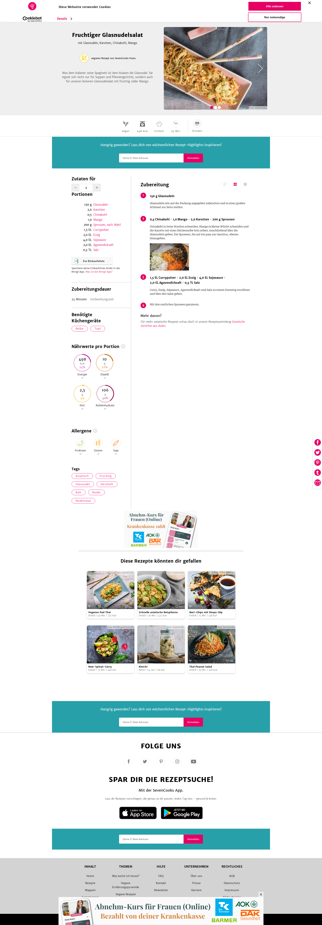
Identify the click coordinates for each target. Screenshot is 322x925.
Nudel (96, 492)
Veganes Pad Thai (99, 612)
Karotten (99, 209)
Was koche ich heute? (125, 876)
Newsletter (161, 890)
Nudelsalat (83, 500)
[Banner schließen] (309, 2)
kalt (78, 492)
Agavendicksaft (103, 245)
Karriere (196, 890)
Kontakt (161, 883)
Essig (96, 235)
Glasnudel (83, 484)
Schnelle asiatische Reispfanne (158, 612)
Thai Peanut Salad (200, 666)
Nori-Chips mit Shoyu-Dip (205, 612)
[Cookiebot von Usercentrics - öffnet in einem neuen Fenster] (32, 19)
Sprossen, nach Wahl (107, 225)
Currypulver (101, 230)
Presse (196, 883)
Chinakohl (100, 214)
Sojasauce (99, 240)
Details (62, 18)
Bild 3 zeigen (219, 107)
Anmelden (193, 157)
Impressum (232, 890)
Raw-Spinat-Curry (100, 666)
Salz (96, 250)
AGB (232, 876)
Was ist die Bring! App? (99, 271)
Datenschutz (232, 883)
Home (90, 876)
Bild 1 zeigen (211, 107)
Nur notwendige (274, 17)
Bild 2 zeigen (215, 107)
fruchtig (106, 476)
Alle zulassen (274, 6)
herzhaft (107, 484)
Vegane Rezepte (126, 894)
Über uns (196, 876)
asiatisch (82, 476)
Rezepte (90, 883)
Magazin (90, 890)
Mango (97, 220)
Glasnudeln (100, 204)
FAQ (161, 876)
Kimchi (143, 666)
